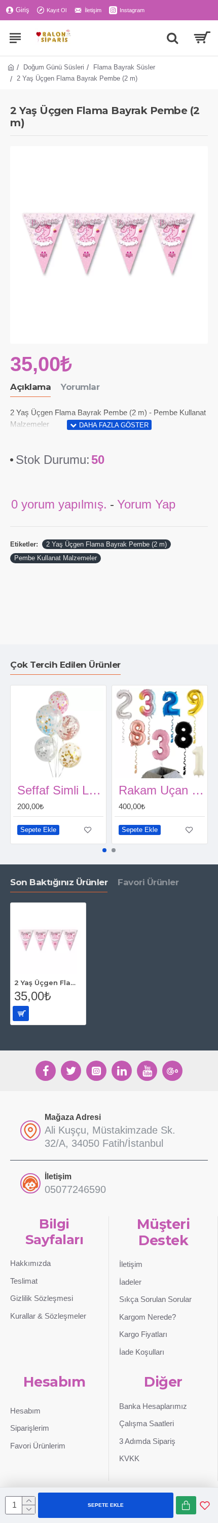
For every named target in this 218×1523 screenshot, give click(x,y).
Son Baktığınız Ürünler (58, 882)
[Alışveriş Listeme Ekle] (204, 1505)
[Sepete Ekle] (21, 1013)
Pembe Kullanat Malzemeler (55, 558)
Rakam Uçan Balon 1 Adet (162, 790)
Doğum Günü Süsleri (53, 67)
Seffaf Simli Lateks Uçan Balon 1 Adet (60, 790)
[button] (104, 850)
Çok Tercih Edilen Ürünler (65, 665)
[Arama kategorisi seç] (172, 38)
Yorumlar (80, 387)
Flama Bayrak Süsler (124, 67)
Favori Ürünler (148, 882)
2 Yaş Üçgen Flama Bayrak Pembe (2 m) (106, 544)
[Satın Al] (186, 1505)
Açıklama (30, 387)
